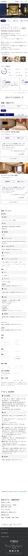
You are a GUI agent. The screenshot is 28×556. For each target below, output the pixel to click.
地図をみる (4, 228)
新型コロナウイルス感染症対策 (13, 97)
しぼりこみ (3, 110)
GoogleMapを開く (23, 491)
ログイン (22, 1)
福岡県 (14, 505)
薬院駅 (17, 517)
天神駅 (12, 517)
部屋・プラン (15, 20)
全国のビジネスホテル (6, 505)
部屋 (7, 114)
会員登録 (16, 1)
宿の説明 (3, 20)
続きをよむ (6, 54)
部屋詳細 (7, 138)
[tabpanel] (14, 10)
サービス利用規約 (12, 545)
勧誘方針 (6, 545)
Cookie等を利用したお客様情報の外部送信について (14, 546)
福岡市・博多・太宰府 (6, 506)
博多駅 (2, 517)
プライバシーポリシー (19, 545)
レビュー (9, 20)
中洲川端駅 (7, 517)
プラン (21, 114)
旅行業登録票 (14, 548)
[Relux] (4, 1)
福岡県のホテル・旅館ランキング (8, 512)
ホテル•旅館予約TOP (4, 524)
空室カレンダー (20, 138)
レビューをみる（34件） (20, 92)
